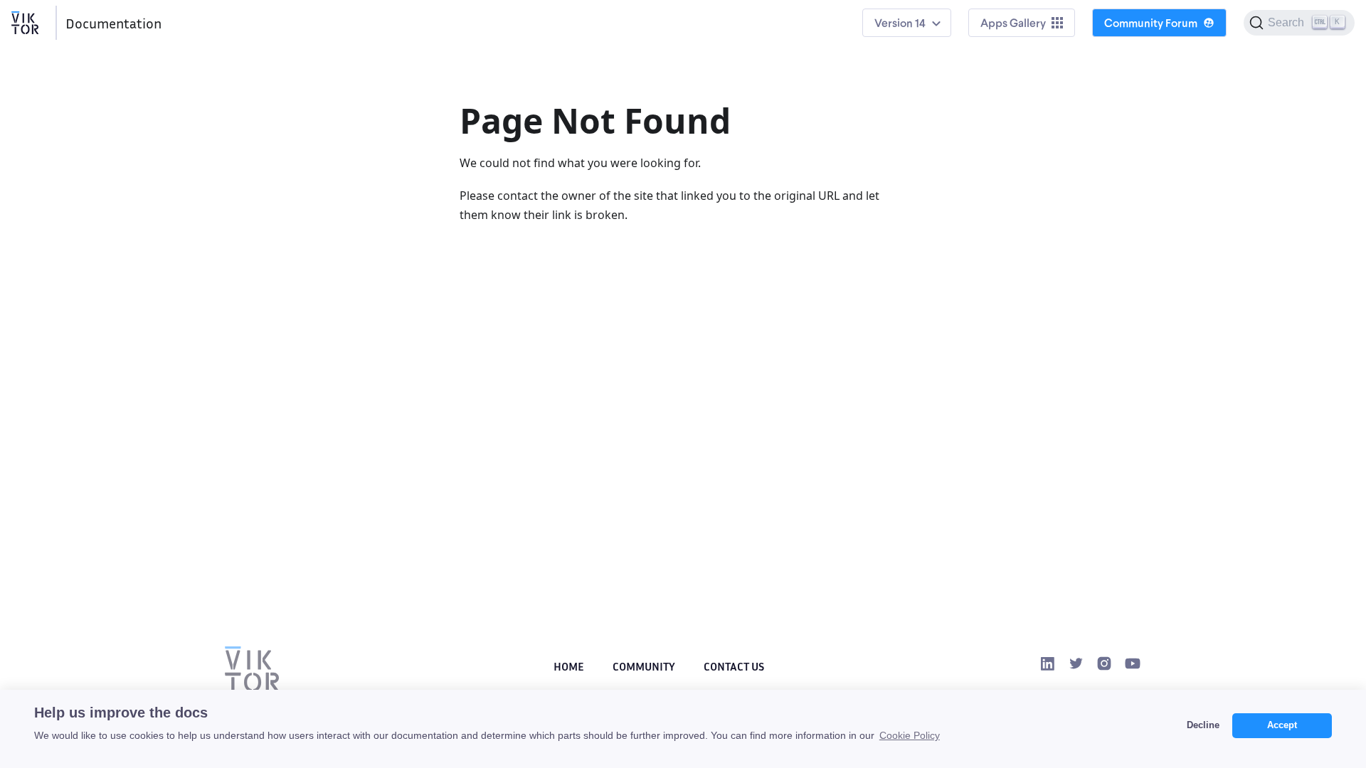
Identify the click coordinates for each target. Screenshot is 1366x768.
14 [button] (920, 22)
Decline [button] (1203, 725)
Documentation (113, 22)
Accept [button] (1282, 725)
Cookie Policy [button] (909, 735)
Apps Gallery (1013, 22)
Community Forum (1150, 22)
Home (569, 666)
